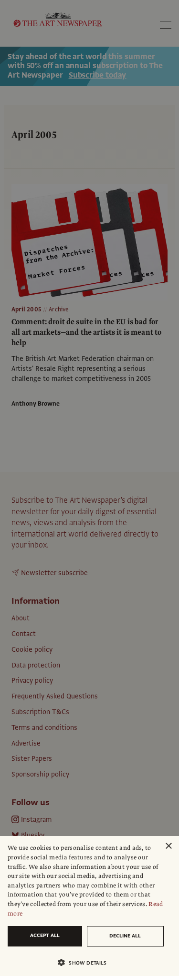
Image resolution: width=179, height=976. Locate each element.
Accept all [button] (45, 935)
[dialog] (89, 906)
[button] (86, 962)
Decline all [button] (125, 935)
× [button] (168, 846)
